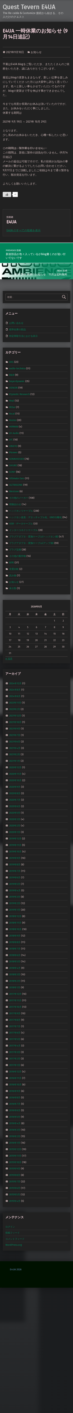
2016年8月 (14, 1097)
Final (11, 400)
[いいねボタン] (7, 194)
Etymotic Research (19, 394)
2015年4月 (14, 1201)
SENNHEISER (16, 458)
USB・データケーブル (21, 523)
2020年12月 (15, 767)
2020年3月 (14, 819)
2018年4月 (15, 967)
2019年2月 (14, 903)
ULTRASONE (16, 484)
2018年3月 (14, 974)
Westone (14, 491)
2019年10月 (15, 851)
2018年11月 (15, 922)
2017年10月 (15, 1006)
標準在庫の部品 (17, 329)
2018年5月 (14, 961)
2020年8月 (14, 793)
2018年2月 (14, 980)
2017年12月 (15, 993)
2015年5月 (14, 1194)
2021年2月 (14, 754)
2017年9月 (14, 1013)
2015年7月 (14, 1181)
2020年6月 (14, 806)
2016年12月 (15, 1071)
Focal (12, 413)
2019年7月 (14, 871)
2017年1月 (14, 1065)
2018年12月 (15, 916)
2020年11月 (15, 773)
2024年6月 (15, 696)
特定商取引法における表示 (23, 336)
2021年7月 (14, 735)
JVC (11, 439)
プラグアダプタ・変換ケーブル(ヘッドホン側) (33, 536)
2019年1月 (14, 909)
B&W (11, 374)
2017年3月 (14, 1052)
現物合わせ (15, 504)
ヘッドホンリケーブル (21, 510)
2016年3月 (14, 1129)
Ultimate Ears (16, 478)
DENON (13, 387)
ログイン (10, 1226)
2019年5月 (14, 883)
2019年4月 (15, 890)
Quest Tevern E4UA (29, 7)
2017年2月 (14, 1058)
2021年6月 (14, 741)
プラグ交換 (15, 549)
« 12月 (8, 658)
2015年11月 (15, 1155)
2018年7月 (14, 948)
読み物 (12, 575)
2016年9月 (14, 1090)
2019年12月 (15, 838)
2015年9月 (14, 1168)
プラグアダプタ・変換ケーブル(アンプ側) (31, 543)
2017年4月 (15, 1045)
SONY (12, 471)
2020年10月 (15, 780)
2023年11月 (15, 702)
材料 (11, 562)
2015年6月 (14, 1188)
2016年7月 (14, 1103)
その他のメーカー (18, 497)
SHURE (13, 465)
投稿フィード (12, 1232)
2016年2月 (14, 1136)
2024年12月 (15, 683)
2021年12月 (15, 715)
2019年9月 (14, 858)
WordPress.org (13, 1244)
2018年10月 (15, 929)
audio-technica (17, 368)
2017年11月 (15, 1000)
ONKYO (13, 445)
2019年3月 (14, 896)
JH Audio (14, 433)
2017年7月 (14, 1026)
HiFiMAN (13, 426)
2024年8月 (15, 689)
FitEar (12, 407)
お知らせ (36, 52)
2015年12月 (15, 1149)
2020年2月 (14, 825)
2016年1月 (14, 1142)
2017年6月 (14, 1032)
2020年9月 (14, 786)
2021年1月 (14, 760)
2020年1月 (14, 832)
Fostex (12, 420)
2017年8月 (14, 1019)
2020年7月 (14, 799)
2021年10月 (15, 722)
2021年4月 (14, 747)
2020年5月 (14, 812)
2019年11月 (15, 845)
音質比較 (14, 569)
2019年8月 (14, 864)
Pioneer (13, 452)
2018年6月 (14, 955)
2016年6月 (14, 1110)
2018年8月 (14, 942)
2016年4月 (15, 1123)
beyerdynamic (17, 381)
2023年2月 (14, 709)
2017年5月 (14, 1039)
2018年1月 (14, 987)
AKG (11, 361)
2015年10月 (15, 1162)
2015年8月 (14, 1175)
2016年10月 (15, 1084)
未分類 (12, 588)
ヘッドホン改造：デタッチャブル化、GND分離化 (35, 517)
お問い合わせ (16, 323)
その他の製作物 (17, 556)
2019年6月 (14, 877)
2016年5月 (14, 1116)
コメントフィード (14, 1238)
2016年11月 (15, 1078)
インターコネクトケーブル (23, 530)
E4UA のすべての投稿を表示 (23, 230)
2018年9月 (14, 935)
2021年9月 (14, 728)
